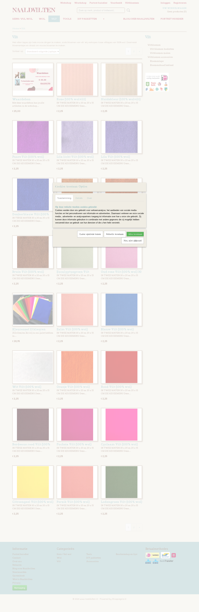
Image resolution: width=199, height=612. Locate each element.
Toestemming (64, 198)
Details (79, 198)
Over (89, 198)
